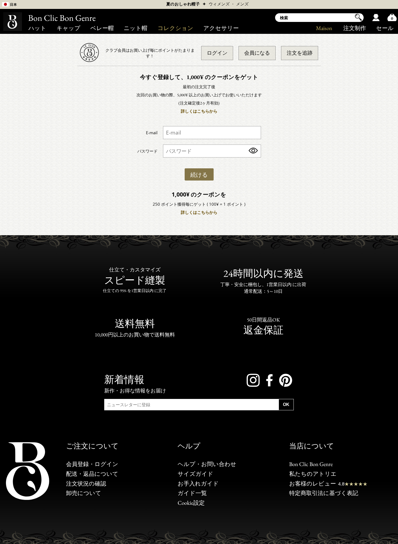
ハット (37, 28)
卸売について (83, 493)
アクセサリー (221, 28)
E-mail (152, 132)
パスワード (147, 151)
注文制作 (354, 28)
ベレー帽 (102, 28)
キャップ (68, 28)
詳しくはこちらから (199, 111)
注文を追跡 (299, 53)
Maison (324, 28)
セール (385, 28)
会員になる (257, 53)
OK (286, 404)
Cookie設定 (191, 502)
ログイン (217, 53)
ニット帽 (135, 28)
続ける (199, 174)
